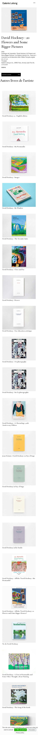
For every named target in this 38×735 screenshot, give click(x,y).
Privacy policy (20, 732)
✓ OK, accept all (20, 730)
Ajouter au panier (6, 74)
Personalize (32, 730)
